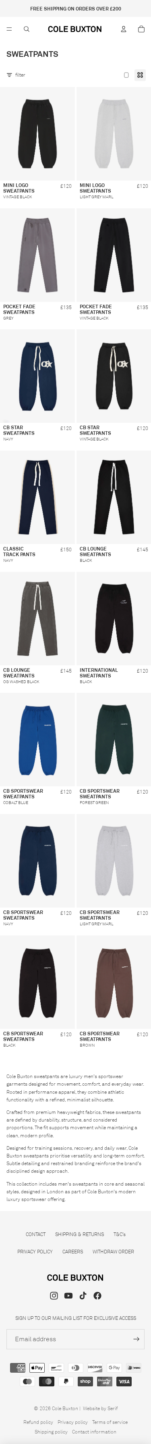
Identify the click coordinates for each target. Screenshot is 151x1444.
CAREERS (72, 1252)
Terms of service (110, 1422)
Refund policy (38, 1422)
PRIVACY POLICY (35, 1252)
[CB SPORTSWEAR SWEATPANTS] (37, 739)
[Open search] (26, 29)
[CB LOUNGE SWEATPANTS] (37, 618)
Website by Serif (100, 1408)
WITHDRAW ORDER (113, 1252)
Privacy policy (73, 1422)
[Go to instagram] (54, 1296)
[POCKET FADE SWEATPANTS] (37, 255)
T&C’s (120, 1234)
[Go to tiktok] (83, 1296)
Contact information (94, 1432)
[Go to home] (75, 29)
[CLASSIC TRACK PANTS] (37, 497)
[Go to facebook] (97, 1296)
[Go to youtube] (68, 1296)
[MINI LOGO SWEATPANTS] (37, 134)
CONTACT (36, 1234)
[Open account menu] (123, 29)
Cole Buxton (65, 1408)
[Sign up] (136, 1339)
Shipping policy (51, 1432)
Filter (20, 75)
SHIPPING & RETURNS (79, 1234)
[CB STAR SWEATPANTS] (37, 376)
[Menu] (9, 29)
